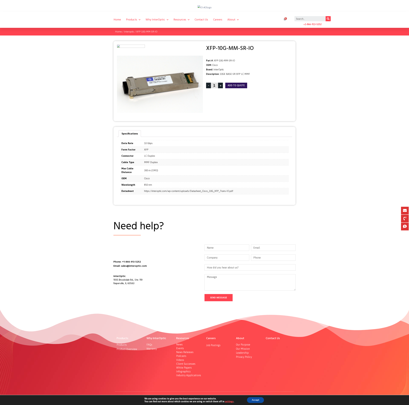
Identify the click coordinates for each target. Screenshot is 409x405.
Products (131, 20)
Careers (217, 20)
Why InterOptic (155, 20)
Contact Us (201, 20)
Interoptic (129, 31)
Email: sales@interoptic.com (130, 266)
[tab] (130, 133)
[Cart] (284, 19)
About (231, 20)
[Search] (328, 18)
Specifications (130, 133)
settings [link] (229, 401)
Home (117, 20)
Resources (180, 20)
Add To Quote (236, 85)
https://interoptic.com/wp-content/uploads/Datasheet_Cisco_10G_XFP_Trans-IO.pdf (188, 191)
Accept (255, 399)
